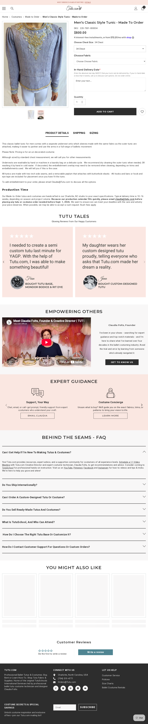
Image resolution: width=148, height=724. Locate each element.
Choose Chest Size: (88, 42)
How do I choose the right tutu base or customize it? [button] (36, 534)
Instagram (103, 468)
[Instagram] (63, 688)
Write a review (95, 652)
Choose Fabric (82, 55)
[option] (36, 64)
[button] (3, 262)
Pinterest (78, 468)
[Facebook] (55, 688)
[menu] (4, 8)
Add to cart (105, 111)
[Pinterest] (70, 688)
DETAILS (88, 2)
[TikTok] (78, 688)
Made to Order (32, 17)
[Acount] (135, 8)
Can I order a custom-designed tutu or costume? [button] (33, 497)
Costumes (17, 17)
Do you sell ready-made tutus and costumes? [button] (31, 509)
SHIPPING (79, 132)
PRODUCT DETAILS (57, 132)
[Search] (12, 8)
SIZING (93, 132)
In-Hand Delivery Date (87, 69)
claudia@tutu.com (124, 199)
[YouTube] (85, 688)
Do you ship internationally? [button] (19, 484)
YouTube (68, 468)
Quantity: (79, 97)
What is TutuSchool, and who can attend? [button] (28, 522)
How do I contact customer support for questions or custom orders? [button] (46, 546)
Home (5, 17)
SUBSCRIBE (87, 707)
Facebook (88, 468)
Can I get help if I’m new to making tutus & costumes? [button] (36, 452)
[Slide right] (141, 405)
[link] (142, 111)
